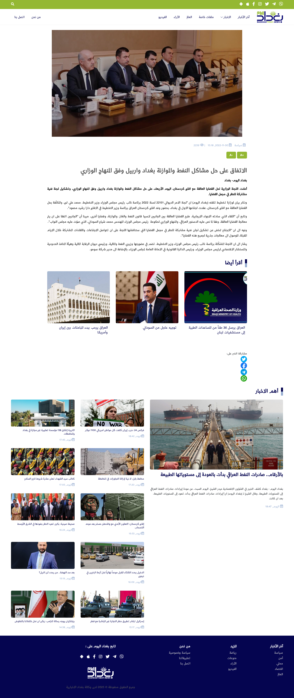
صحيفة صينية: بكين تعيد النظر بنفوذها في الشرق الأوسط (46, 524)
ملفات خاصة (206, 17)
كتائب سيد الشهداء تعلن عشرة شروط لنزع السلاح (49, 478)
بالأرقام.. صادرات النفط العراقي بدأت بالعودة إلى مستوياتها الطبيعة (221, 474)
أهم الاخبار (267, 391)
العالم (189, 17)
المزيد (233, 646)
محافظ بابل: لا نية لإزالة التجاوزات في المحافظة (121, 478)
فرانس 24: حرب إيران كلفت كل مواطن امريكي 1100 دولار (114, 430)
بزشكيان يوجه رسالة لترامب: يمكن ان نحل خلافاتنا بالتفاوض (45, 621)
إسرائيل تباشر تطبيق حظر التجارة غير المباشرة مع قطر (117, 621)
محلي (279, 663)
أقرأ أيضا (233, 263)
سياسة (278, 653)
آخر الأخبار (244, 17)
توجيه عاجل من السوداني (159, 328)
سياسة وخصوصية (179, 653)
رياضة (233, 653)
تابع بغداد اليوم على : (100, 646)
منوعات (232, 658)
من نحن (36, 17)
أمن (280, 658)
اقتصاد (279, 669)
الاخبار (227, 17)
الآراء (177, 17)
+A (242, 155)
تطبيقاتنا (184, 658)
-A (231, 155)
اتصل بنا (19, 17)
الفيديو (162, 17)
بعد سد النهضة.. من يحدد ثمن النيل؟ (57, 572)
